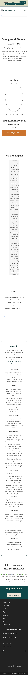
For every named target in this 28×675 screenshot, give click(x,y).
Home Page (6, 606)
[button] (14, 133)
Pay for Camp (6, 602)
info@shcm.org (15, 2)
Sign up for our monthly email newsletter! (14, 4)
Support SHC (23, 2)
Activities (5, 615)
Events (4, 609)
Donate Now (6, 624)
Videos (5, 618)
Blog (4, 612)
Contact (5, 621)
